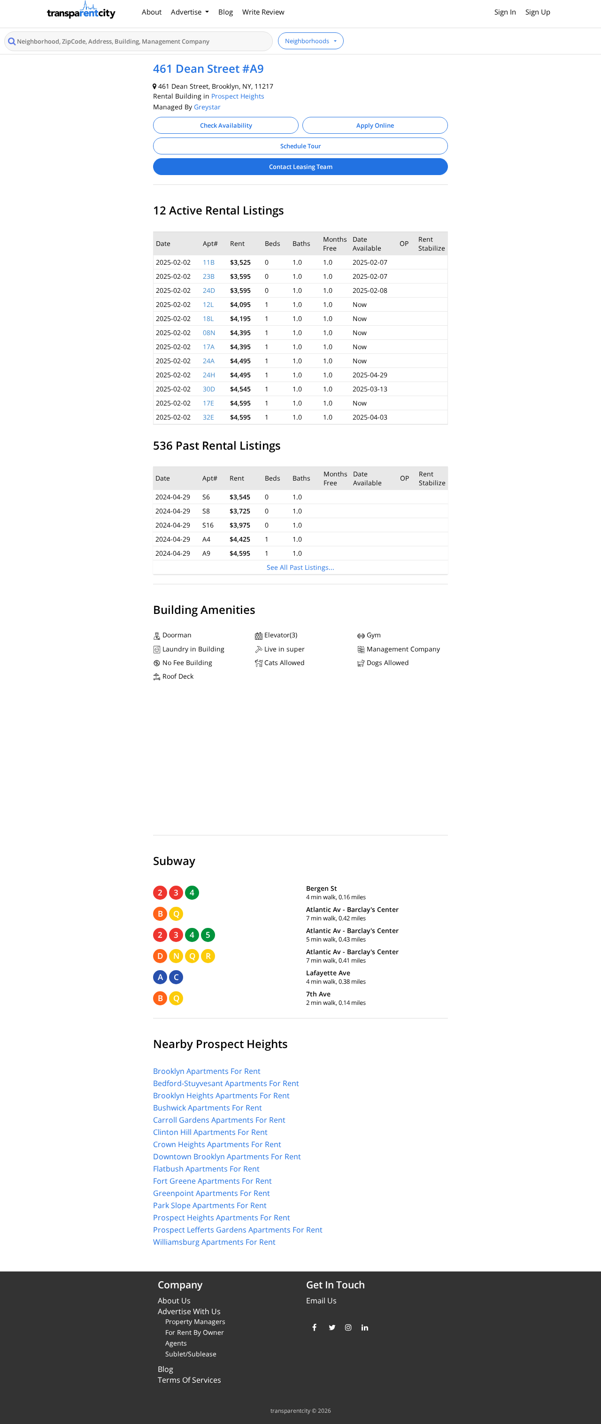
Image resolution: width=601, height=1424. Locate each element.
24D (209, 290)
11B (209, 262)
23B (209, 276)
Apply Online (375, 125)
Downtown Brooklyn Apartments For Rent (227, 1156)
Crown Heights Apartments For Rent (217, 1144)
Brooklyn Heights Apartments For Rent (221, 1095)
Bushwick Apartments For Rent (207, 1107)
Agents (176, 1343)
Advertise (187, 11)
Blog (225, 11)
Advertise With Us (189, 1311)
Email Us (321, 1300)
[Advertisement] (300, 760)
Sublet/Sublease (190, 1353)
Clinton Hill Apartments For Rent (210, 1132)
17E (208, 402)
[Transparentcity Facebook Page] (313, 1327)
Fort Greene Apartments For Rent (212, 1181)
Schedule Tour (300, 146)
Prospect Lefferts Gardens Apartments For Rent (238, 1230)
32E (208, 417)
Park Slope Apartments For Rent (210, 1205)
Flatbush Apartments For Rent (206, 1169)
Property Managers (195, 1321)
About (152, 11)
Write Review (263, 11)
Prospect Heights (237, 96)
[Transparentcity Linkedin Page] (362, 1327)
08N (209, 332)
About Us (174, 1300)
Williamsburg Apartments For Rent (214, 1242)
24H (209, 374)
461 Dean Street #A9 (208, 68)
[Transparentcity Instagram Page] (346, 1327)
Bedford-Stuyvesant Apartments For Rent (226, 1083)
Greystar (207, 106)
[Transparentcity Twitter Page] (330, 1327)
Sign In (505, 11)
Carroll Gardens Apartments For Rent (219, 1120)
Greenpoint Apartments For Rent (211, 1193)
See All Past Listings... (300, 567)
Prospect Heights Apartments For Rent (221, 1217)
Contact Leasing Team (300, 166)
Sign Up (537, 11)
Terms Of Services (189, 1380)
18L (208, 318)
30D (209, 388)
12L (208, 304)
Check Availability (226, 125)
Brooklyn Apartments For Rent (207, 1071)
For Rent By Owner (194, 1332)
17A (209, 346)
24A (209, 360)
